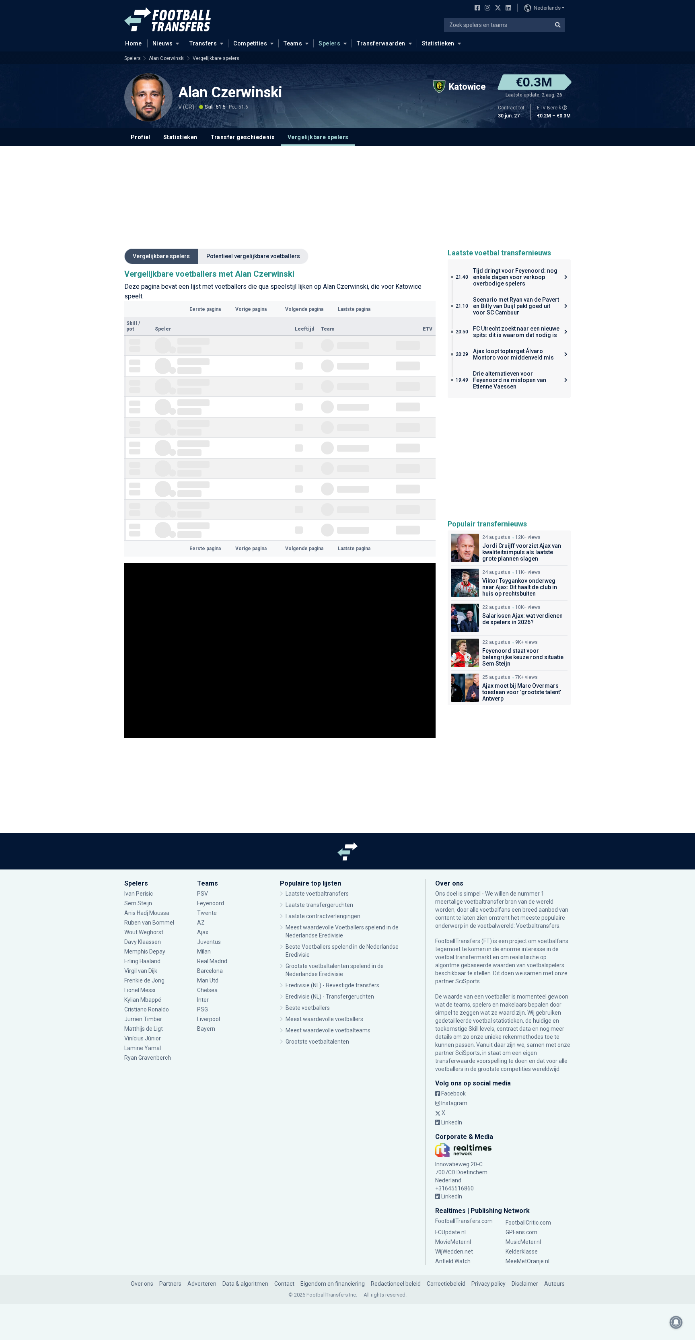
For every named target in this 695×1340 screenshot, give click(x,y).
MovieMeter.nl (453, 1242)
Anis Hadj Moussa (146, 913)
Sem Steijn (138, 903)
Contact (284, 1283)
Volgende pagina (304, 309)
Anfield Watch (453, 1261)
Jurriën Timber (143, 1019)
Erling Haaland (142, 961)
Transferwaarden (381, 43)
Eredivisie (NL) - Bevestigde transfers (332, 985)
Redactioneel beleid (396, 1283)
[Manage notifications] (676, 1322)
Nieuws (162, 43)
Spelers (329, 43)
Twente (207, 913)
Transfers (203, 43)
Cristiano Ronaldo (146, 1009)
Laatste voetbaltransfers (317, 893)
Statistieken (438, 43)
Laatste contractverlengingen (323, 916)
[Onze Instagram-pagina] (485, 8)
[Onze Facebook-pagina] (475, 8)
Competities (250, 43)
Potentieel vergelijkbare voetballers (253, 256)
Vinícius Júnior (142, 1038)
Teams (293, 43)
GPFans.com (521, 1232)
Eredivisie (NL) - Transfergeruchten (330, 996)
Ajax (202, 932)
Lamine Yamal (142, 1048)
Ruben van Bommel (149, 922)
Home (133, 43)
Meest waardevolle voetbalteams (328, 1030)
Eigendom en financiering (332, 1283)
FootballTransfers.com (464, 1221)
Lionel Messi (140, 990)
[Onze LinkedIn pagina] (506, 8)
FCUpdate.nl (450, 1232)
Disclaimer (525, 1283)
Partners (170, 1283)
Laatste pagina (354, 309)
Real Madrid (212, 961)
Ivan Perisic (138, 893)
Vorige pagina (251, 309)
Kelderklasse (522, 1251)
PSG (202, 1009)
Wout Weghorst (143, 932)
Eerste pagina (205, 309)
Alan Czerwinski (167, 58)
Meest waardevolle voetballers (324, 1019)
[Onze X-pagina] (496, 8)
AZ (201, 922)
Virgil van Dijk (141, 971)
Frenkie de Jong (145, 980)
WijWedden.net (454, 1251)
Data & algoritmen (245, 1283)
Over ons (142, 1283)
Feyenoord (210, 903)
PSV (202, 893)
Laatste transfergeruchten (319, 905)
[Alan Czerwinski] (148, 97)
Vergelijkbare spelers (216, 58)
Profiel (140, 137)
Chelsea (207, 990)
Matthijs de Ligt (144, 1029)
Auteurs (554, 1283)
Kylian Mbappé (143, 1000)
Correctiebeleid (446, 1283)
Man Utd (207, 980)
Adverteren (201, 1283)
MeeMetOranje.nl (527, 1261)
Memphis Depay (144, 951)
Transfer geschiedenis (242, 137)
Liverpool (208, 1019)
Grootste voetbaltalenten (317, 1041)
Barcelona (210, 971)
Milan (204, 951)
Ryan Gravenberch (147, 1057)
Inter (203, 1000)
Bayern (206, 1029)
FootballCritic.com (528, 1222)
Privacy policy (488, 1283)
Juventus (209, 942)
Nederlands (547, 8)
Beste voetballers (308, 1008)
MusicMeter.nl (523, 1242)
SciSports (467, 981)
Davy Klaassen (143, 942)
